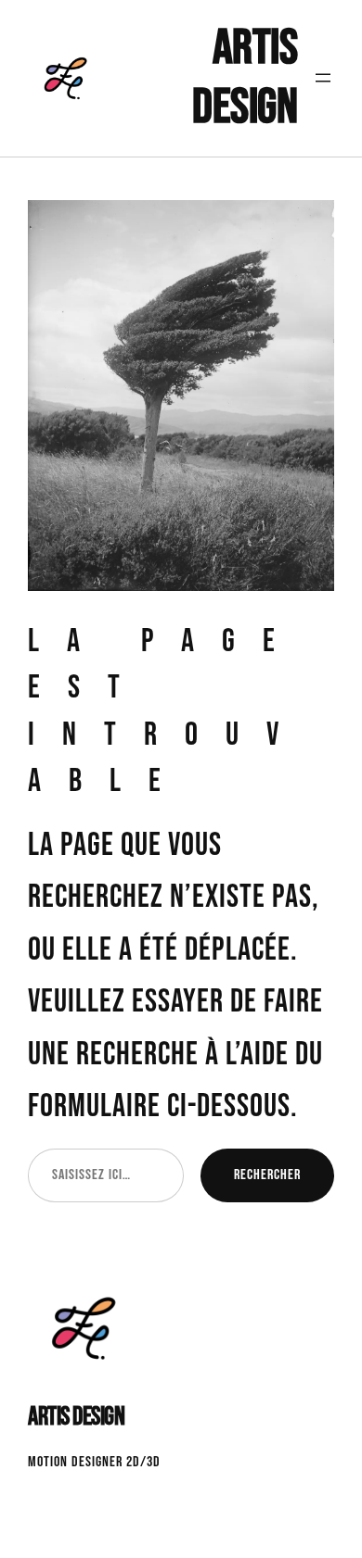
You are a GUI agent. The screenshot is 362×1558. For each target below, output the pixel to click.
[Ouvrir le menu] (323, 78)
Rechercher (267, 1174)
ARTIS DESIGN (244, 78)
